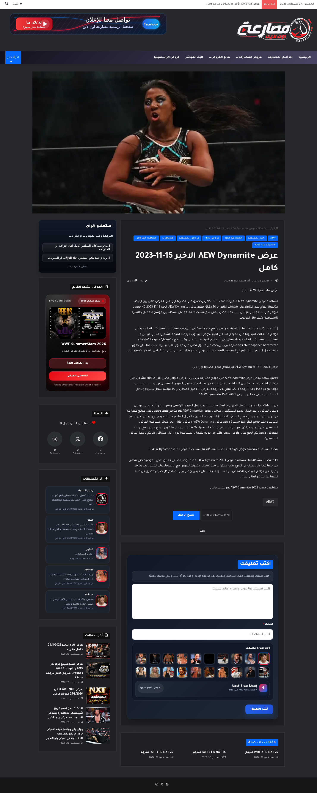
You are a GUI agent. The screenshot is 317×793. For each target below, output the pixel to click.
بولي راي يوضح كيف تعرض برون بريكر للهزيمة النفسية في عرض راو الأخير (65, 734)
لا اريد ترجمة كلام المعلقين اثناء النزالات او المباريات (79, 257)
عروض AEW (212, 238)
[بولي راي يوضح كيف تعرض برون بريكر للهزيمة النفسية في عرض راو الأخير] (98, 735)
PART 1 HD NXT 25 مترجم (157, 752)
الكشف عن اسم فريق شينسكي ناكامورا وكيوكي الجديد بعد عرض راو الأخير (217, 4)
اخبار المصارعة (256, 238)
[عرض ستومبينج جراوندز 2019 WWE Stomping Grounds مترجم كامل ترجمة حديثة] (98, 670)
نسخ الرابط (186, 515)
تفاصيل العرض (77, 376)
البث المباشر (194, 57)
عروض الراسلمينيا (166, 57)
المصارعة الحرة (233, 238)
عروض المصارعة (250, 57)
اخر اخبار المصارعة (280, 57)
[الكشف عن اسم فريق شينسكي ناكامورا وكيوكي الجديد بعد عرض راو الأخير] (98, 715)
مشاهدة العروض (146, 238)
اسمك (268, 624)
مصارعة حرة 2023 (265, 245)
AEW (260, 228)
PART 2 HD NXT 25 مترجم (261, 752)
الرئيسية (305, 57)
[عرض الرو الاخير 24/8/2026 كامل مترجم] (98, 651)
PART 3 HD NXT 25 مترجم (209, 752)
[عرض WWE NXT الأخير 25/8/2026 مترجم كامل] (98, 695)
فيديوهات (167, 238)
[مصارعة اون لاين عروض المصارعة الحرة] (275, 29)
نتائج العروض (220, 57)
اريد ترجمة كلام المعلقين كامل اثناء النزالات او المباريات (82, 247)
